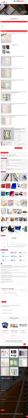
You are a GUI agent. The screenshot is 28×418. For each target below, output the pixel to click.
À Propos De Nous (7, 413)
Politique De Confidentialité (19, 414)
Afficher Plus (13, 45)
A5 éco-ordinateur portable (3, 388)
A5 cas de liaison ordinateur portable (4, 382)
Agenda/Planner (3, 26)
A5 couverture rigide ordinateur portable (5, 384)
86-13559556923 (4, 392)
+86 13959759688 (6, 395)
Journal (2, 24)
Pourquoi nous (17, 413)
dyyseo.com (18, 416)
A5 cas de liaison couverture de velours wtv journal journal (9, 331)
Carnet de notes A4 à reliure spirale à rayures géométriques (19, 103)
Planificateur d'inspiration (6, 305)
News (21, 413)
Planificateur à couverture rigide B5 (15, 305)
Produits (12, 413)
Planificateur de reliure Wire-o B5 (5, 306)
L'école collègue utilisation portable (4, 383)
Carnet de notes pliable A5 (15, 44)
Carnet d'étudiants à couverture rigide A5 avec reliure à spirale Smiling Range (19, 116)
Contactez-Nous (3, 414)
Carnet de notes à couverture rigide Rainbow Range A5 (18, 56)
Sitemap (11, 414)
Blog (7, 414)
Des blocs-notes (3, 29)
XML (13, 414)
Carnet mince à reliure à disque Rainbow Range (17, 68)
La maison (6, 15)
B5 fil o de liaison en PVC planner (19, 331)
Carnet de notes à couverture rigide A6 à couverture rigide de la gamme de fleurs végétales (19, 92)
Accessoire (2, 27)
